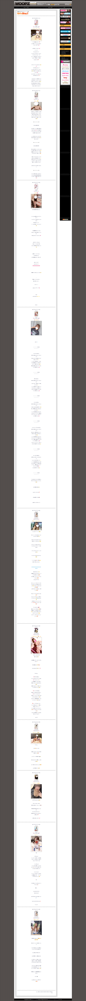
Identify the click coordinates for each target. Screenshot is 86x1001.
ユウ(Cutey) (36, 780)
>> (51, 992)
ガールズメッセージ (38, 7)
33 (42, 991)
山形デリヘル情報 (34, 999)
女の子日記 (45, 7)
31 (39, 991)
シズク (36, 317)
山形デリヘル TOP (19, 7)
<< (36, 991)
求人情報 (68, 7)
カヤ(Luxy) (36, 729)
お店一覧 (55, 7)
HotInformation (60, 7)
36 (47, 991)
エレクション (36, 519)
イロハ (36, 25)
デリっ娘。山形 (36, 26)
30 (38, 991)
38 (50, 991)
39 (51, 991)
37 (48, 991)
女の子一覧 (32, 7)
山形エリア (63, 46)
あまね (36, 98)
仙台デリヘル (56, 999)
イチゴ (36, 831)
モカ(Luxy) (36, 916)
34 (44, 991)
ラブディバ (36, 99)
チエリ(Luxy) (36, 633)
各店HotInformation (64, 59)
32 (41, 991)
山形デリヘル (50, 999)
